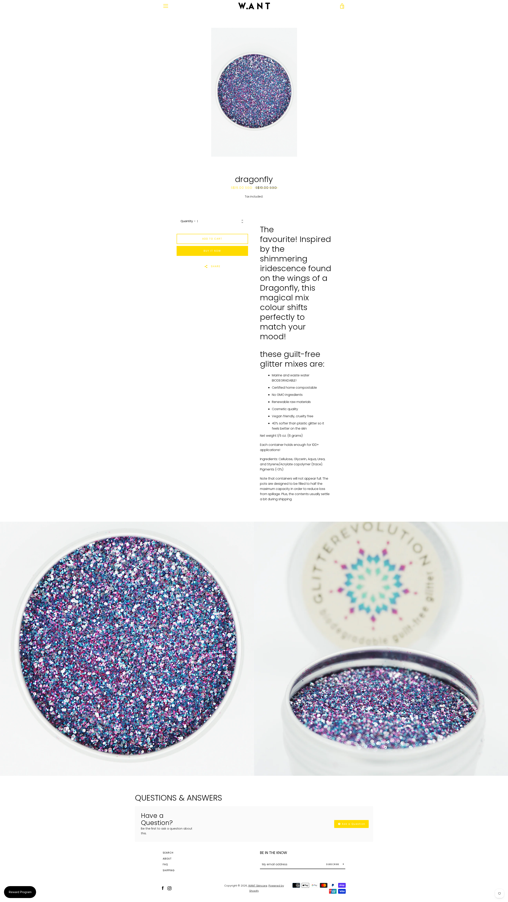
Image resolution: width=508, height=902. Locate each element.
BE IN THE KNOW (273, 852)
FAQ (165, 864)
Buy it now (212, 250)
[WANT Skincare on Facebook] (163, 888)
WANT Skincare (257, 885)
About (167, 858)
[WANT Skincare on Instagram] (169, 888)
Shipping (169, 870)
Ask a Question (353, 824)
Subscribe (333, 864)
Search (168, 852)
